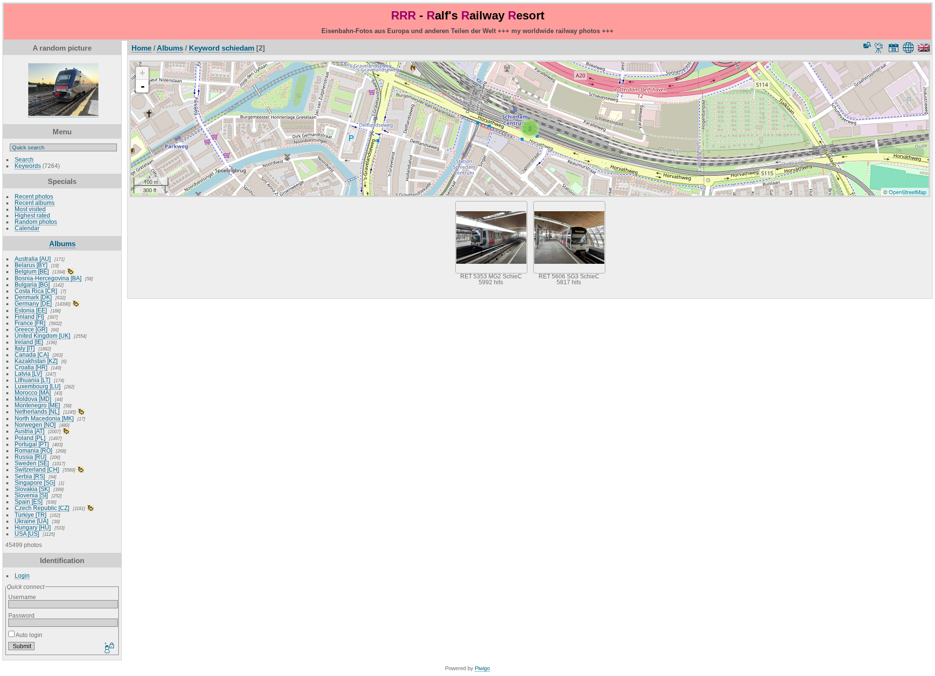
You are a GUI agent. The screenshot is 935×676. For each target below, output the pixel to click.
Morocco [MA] (33, 392)
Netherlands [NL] (37, 411)
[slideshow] (879, 47)
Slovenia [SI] (31, 495)
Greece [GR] (31, 329)
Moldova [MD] (33, 399)
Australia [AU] (33, 259)
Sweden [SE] (32, 463)
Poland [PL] (30, 438)
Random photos (36, 222)
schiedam (238, 48)
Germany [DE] (33, 303)
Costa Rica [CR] (36, 291)
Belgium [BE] (32, 271)
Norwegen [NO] (35, 424)
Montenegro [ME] (37, 405)
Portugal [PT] (32, 444)
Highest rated (32, 215)
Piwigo (482, 668)
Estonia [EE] (31, 310)
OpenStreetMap (907, 192)
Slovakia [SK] (32, 489)
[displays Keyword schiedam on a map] (910, 47)
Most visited (30, 209)
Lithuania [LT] (32, 380)
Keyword (204, 48)
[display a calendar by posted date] (893, 47)
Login (22, 575)
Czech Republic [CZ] (42, 508)
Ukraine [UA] (31, 521)
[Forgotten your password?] (108, 648)
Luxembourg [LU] (37, 386)
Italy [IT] (25, 348)
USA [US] (27, 533)
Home (141, 48)
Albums (62, 243)
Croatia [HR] (31, 367)
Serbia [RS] (30, 476)
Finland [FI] (29, 316)
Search (24, 159)
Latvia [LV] (28, 373)
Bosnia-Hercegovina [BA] (48, 278)
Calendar (27, 228)
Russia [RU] (30, 457)
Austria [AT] (29, 431)
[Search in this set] (866, 45)
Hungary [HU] (33, 527)
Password (21, 615)
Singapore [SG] (35, 482)
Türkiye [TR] (30, 515)
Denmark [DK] (33, 297)
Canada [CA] (32, 354)
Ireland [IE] (29, 342)
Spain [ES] (28, 501)
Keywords (28, 166)
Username (22, 597)
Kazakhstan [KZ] (36, 361)
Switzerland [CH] (37, 469)
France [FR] (30, 323)
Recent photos (34, 196)
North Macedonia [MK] (44, 418)
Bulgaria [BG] (32, 284)
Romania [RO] (33, 450)
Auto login (28, 635)
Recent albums (35, 203)
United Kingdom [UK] (42, 335)
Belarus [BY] (31, 265)
